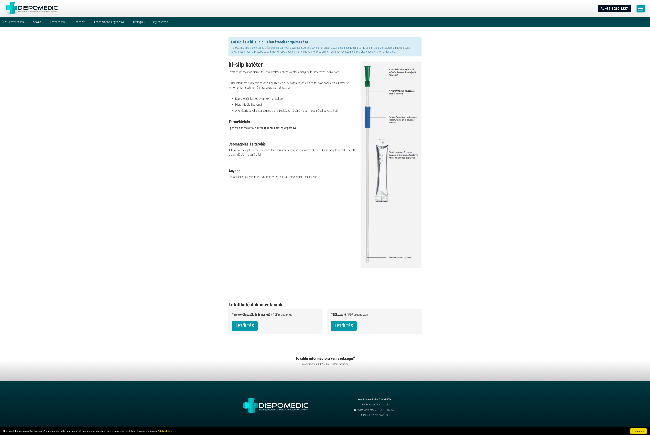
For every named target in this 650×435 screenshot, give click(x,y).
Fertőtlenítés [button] (57, 22)
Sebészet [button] (80, 22)
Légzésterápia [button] (160, 22)
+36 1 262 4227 (616, 9)
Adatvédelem (165, 431)
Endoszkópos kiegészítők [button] (109, 22)
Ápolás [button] (37, 22)
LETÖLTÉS (244, 326)
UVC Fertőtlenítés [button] (13, 22)
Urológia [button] (138, 22)
